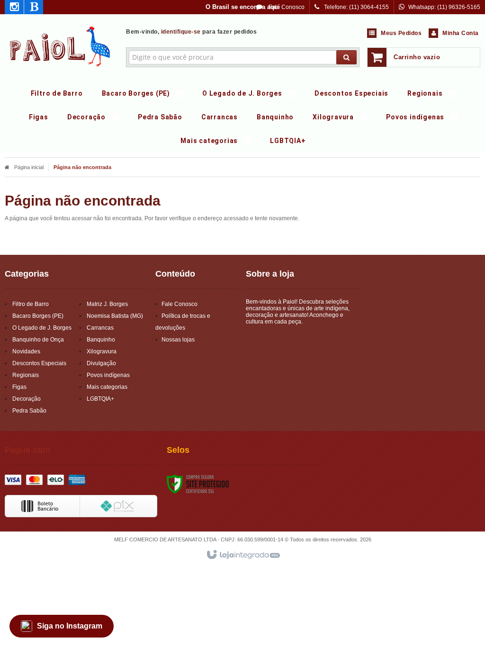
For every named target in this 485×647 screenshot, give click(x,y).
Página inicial (29, 167)
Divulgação (101, 363)
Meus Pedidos (401, 33)
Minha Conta (460, 33)
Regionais (25, 375)
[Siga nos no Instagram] (14, 8)
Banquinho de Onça (38, 339)
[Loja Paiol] (60, 45)
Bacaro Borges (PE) (37, 316)
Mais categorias (107, 387)
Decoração (26, 398)
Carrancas (100, 327)
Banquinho (101, 339)
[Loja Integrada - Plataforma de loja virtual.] (242, 555)
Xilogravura (102, 351)
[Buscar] (346, 57)
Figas (19, 387)
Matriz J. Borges (107, 304)
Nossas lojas (178, 339)
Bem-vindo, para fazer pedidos (191, 31)
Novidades (26, 351)
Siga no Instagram (69, 626)
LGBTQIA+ (100, 398)
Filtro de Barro (30, 304)
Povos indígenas (108, 375)
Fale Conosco (286, 7)
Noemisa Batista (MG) (115, 316)
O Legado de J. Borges (42, 327)
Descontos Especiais (39, 363)
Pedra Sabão (29, 410)
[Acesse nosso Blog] (33, 8)
